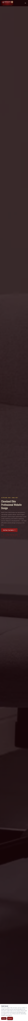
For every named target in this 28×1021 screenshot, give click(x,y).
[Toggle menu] (25, 3)
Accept (10, 1018)
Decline (4, 1018)
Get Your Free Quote (8, 530)
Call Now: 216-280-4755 (11, 535)
